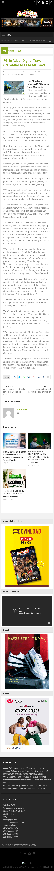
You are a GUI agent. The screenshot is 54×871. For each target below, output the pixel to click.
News (19, 50)
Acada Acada (22, 409)
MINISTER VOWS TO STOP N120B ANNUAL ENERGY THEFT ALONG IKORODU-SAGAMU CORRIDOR (38, 457)
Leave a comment (18, 74)
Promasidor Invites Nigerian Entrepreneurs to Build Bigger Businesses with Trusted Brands (14, 455)
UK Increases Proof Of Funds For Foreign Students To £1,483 (14, 390)
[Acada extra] (27, 14)
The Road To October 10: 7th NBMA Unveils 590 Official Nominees (13, 493)
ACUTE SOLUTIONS (46, 867)
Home (11, 50)
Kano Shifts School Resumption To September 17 (39, 389)
